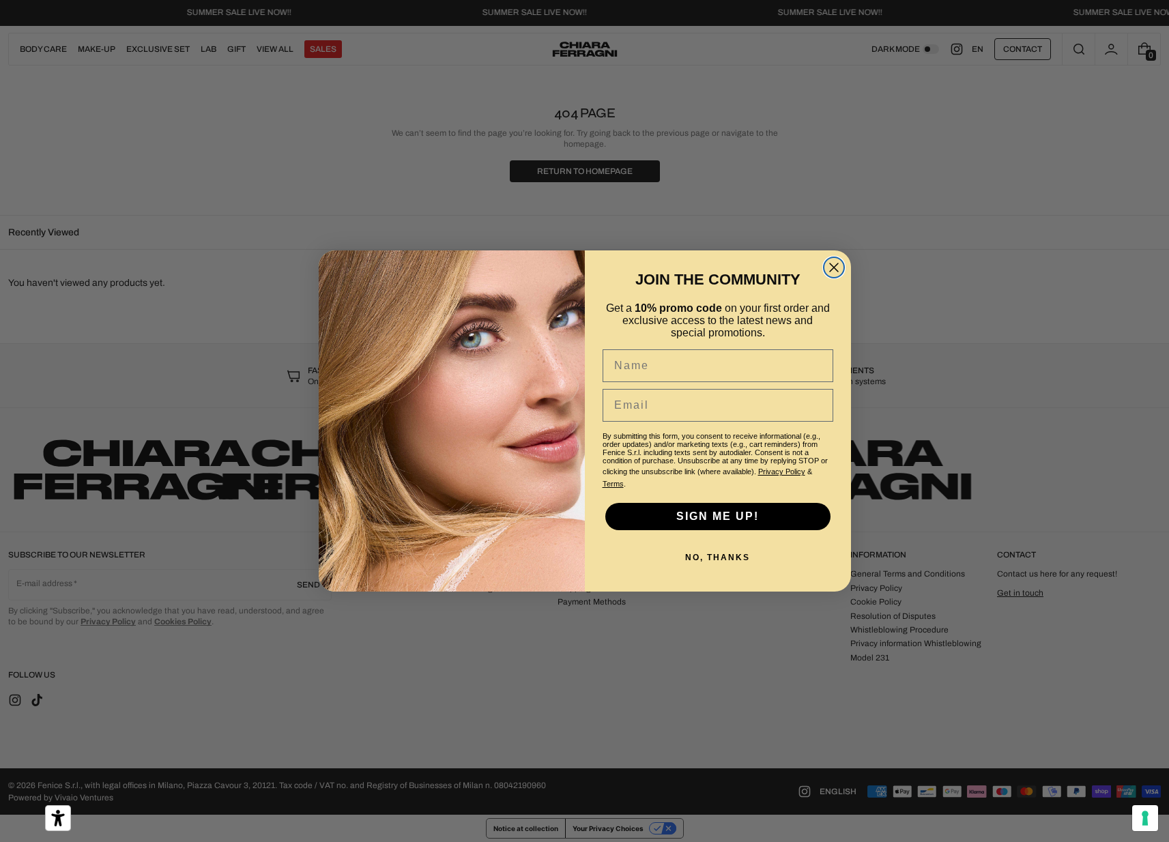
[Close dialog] (834, 267)
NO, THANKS (717, 557)
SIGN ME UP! (717, 516)
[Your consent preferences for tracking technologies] (1145, 818)
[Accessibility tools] (58, 818)
